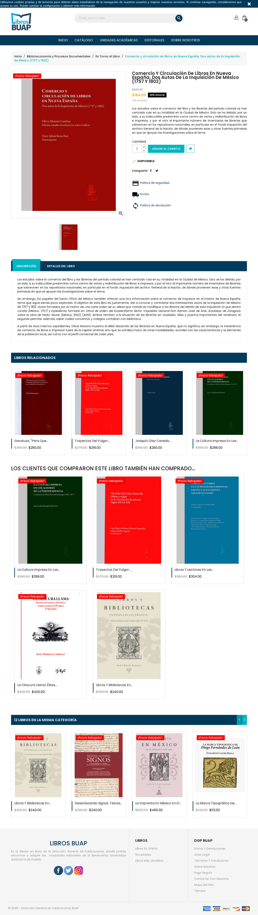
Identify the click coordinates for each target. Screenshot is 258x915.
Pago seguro (203, 873)
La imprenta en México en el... (158, 803)
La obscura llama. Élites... (37, 685)
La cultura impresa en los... (217, 440)
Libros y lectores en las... (194, 569)
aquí (99, 5)
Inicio (63, 40)
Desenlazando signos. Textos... (98, 803)
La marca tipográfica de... (216, 803)
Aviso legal (202, 855)
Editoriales (154, 40)
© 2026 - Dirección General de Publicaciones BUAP (43, 908)
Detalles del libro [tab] (61, 266)
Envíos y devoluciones (210, 849)
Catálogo (84, 40)
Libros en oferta (146, 849)
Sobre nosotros (185, 40)
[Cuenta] (236, 17)
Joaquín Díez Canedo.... (153, 440)
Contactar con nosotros (211, 879)
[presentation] (239, 720)
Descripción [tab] (26, 266)
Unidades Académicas (119, 40)
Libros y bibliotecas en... (114, 685)
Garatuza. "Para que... (31, 440)
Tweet (157, 174)
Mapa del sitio (204, 885)
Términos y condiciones (211, 861)
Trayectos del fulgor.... (92, 440)
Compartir (151, 174)
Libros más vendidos (149, 861)
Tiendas (199, 891)
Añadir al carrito (166, 149)
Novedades (143, 855)
